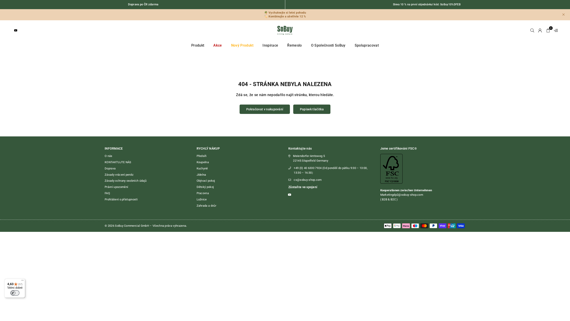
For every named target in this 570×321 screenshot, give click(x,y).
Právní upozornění (116, 187)
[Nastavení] (555, 30)
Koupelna (203, 162)
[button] (548, 30)
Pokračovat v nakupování (264, 109)
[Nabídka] (22, 281)
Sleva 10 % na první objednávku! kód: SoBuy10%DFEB (427, 4)
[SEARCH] (532, 30)
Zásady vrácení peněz (119, 174)
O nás (108, 156)
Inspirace (270, 45)
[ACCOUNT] (540, 30)
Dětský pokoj (205, 187)
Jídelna (201, 174)
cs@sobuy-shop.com (308, 179)
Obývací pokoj (206, 180)
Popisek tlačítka (312, 109)
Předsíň (202, 156)
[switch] (14, 293)
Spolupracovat (367, 45)
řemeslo (294, 45)
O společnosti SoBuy (328, 45)
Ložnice (202, 199)
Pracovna (203, 193)
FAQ (107, 193)
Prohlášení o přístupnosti (121, 199)
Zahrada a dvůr (206, 205)
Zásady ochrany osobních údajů (126, 180)
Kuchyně (202, 168)
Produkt (197, 45)
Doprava (110, 168)
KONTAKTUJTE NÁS (118, 162)
